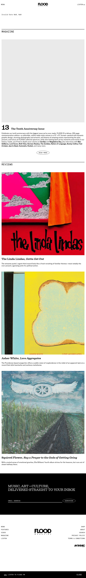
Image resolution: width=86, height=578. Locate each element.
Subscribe (69, 501)
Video (3, 532)
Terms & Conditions (76, 538)
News (3, 527)
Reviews (43, 164)
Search (82, 532)
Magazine (43, 31)
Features (5, 530)
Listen (4, 538)
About (82, 530)
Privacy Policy (78, 535)
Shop (83, 527)
